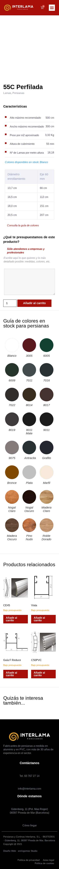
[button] (52, 8)
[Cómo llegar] (29, 819)
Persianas (18, 93)
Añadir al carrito (34, 303)
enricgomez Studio (27, 851)
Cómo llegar (29, 825)
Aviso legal (48, 860)
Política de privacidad (29, 860)
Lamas (7, 93)
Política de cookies (44, 863)
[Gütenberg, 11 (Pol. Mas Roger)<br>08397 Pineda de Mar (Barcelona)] (29, 803)
